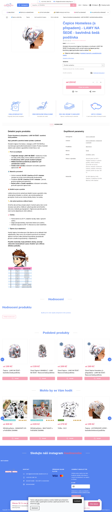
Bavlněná (89, 146)
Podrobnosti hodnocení (78, 40)
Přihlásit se (76, 496)
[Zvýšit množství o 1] (100, 82)
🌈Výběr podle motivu (62, 12)
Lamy (93, 154)
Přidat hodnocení (9, 317)
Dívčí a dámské (90, 136)
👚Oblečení (10, 12)
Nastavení (35, 508)
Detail (16, 378)
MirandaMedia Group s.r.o (103, 509)
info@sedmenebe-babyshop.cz (37, 474)
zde (38, 503)
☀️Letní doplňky (43, 12)
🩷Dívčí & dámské (80, 12)
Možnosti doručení (98, 73)
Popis (52, 124)
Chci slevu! (94, 504)
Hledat (73, 5)
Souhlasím (77, 501)
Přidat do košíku (84, 87)
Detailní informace (68, 58)
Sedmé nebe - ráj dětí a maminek (37, 481)
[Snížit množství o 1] (93, 82)
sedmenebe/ (30, 484)
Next (109, 359)
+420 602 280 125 (31, 477)
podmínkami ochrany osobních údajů (80, 492)
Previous (2, 359)
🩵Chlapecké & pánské (98, 12)
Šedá (87, 150)
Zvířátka (88, 154)
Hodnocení (58, 124)
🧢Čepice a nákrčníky (26, 12)
